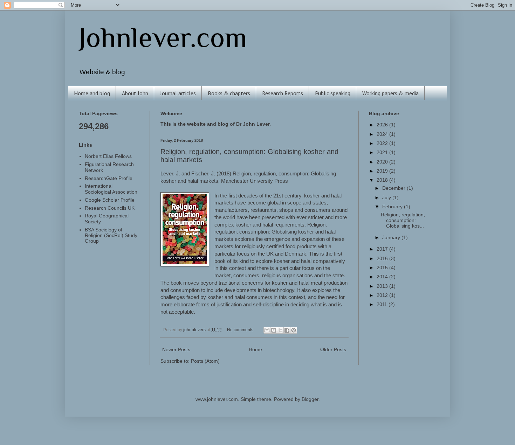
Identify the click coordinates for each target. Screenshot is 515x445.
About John (135, 93)
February (393, 206)
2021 (383, 152)
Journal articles (178, 93)
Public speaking (332, 93)
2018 (383, 180)
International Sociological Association (111, 188)
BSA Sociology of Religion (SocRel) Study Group (111, 235)
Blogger (310, 399)
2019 (383, 171)
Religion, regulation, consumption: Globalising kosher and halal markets (275, 232)
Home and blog (92, 93)
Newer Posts (176, 349)
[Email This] (266, 330)
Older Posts (333, 349)
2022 (383, 143)
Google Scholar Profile (110, 200)
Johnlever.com (163, 37)
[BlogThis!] (273, 330)
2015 (383, 267)
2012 (383, 295)
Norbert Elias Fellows (108, 156)
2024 (383, 134)
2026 (383, 124)
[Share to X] (280, 330)
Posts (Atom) (205, 361)
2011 (383, 304)
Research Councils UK (110, 208)
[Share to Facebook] (286, 330)
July (387, 197)
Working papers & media (390, 93)
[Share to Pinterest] (293, 330)
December (394, 188)
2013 (383, 286)
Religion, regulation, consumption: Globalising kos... (403, 220)
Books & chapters (229, 93)
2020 (383, 162)
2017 (383, 249)
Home (255, 349)
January (391, 237)
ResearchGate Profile (108, 178)
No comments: (241, 329)
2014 (383, 276)
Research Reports (282, 93)
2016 (383, 258)
